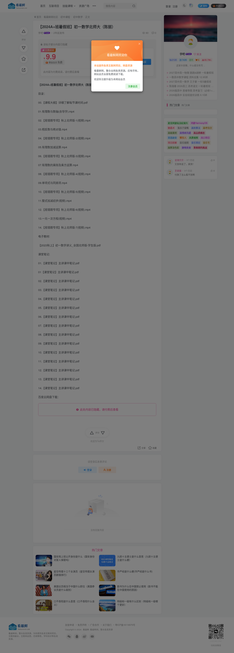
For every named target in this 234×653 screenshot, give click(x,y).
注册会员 (133, 86)
